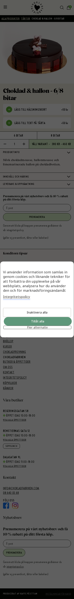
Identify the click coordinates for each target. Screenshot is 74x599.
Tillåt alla (37, 321)
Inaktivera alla (37, 312)
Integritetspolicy (16, 297)
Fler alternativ (37, 327)
